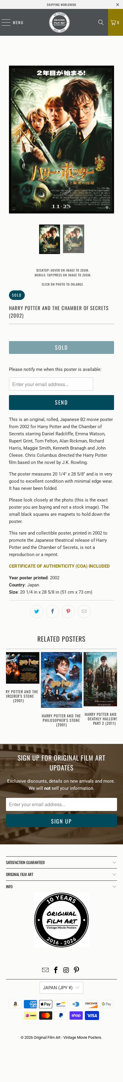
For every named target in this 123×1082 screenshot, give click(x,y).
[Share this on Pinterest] (68, 611)
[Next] (109, 141)
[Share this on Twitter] (36, 611)
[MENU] (3, 22)
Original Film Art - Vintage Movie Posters (67, 1037)
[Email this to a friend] (84, 611)
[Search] (101, 22)
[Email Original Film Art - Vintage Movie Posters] (45, 970)
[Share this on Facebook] (52, 611)
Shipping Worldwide (61, 4)
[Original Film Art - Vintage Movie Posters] (59, 22)
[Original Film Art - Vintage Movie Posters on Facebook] (56, 970)
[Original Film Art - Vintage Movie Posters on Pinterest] (76, 970)
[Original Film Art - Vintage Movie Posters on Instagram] (66, 970)
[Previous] (13, 141)
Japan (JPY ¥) (58, 987)
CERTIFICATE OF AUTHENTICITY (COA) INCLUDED (59, 566)
